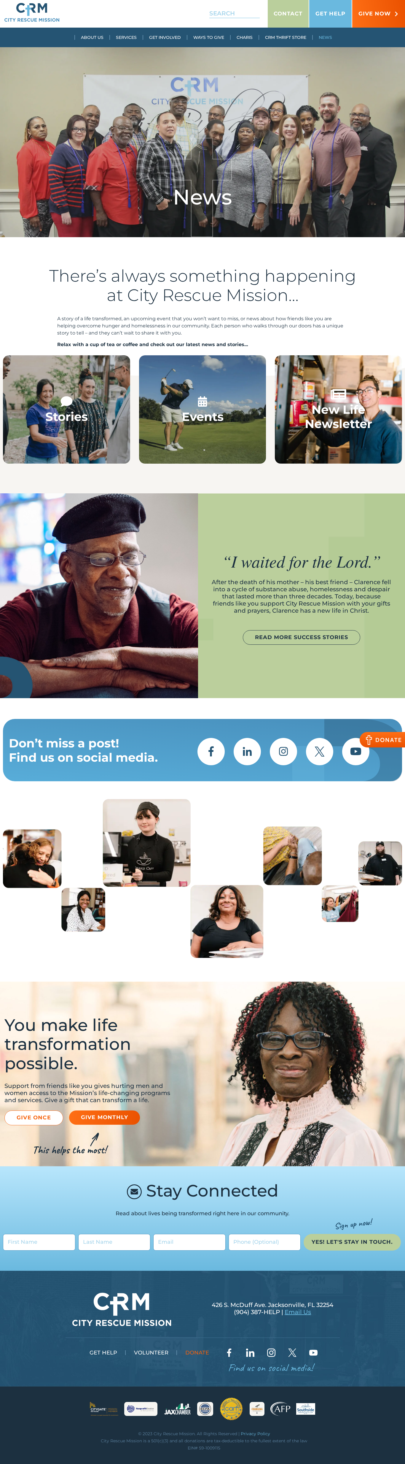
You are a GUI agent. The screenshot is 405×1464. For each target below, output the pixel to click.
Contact (288, 13)
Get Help (330, 13)
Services (126, 37)
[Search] (251, 14)
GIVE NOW (374, 13)
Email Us (298, 1312)
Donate (197, 1352)
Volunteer (151, 1352)
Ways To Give (208, 37)
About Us (92, 37)
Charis (245, 37)
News (325, 37)
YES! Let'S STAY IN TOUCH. (352, 1242)
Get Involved (165, 37)
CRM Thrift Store (285, 37)
